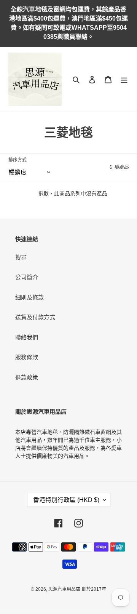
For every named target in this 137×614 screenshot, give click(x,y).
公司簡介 (26, 277)
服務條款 (26, 357)
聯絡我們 (26, 337)
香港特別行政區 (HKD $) (66, 500)
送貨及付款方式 (35, 317)
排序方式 (17, 160)
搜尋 (21, 257)
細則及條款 (29, 297)
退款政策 (26, 377)
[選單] (124, 79)
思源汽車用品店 (64, 589)
